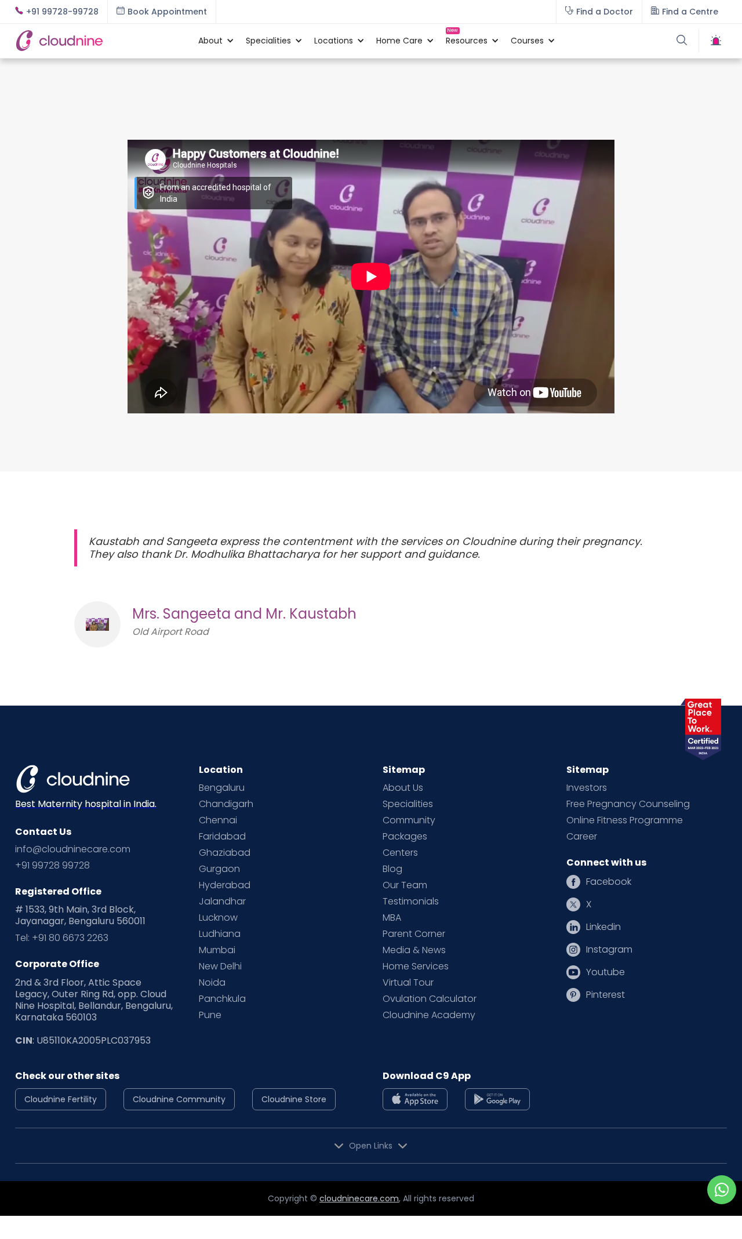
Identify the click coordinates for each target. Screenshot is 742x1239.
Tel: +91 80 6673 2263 (61, 938)
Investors (586, 788)
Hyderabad (224, 885)
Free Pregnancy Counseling (628, 804)
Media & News (414, 950)
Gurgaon (219, 869)
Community (409, 820)
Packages (405, 836)
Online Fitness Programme (624, 820)
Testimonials (411, 901)
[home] (101, 40)
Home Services (416, 966)
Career (581, 836)
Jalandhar (222, 901)
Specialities (408, 804)
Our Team (405, 885)
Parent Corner (414, 934)
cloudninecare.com (359, 1198)
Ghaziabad (224, 853)
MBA (392, 918)
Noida (212, 983)
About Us (403, 788)
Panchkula (222, 999)
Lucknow (218, 918)
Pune (210, 1015)
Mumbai (217, 950)
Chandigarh (226, 804)
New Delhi (220, 966)
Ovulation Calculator (430, 999)
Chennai (218, 820)
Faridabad (222, 836)
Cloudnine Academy (429, 1015)
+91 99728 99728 (52, 865)
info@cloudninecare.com (72, 849)
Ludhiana (220, 934)
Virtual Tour (408, 983)
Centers (400, 853)
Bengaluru (222, 788)
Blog (392, 869)
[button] (210, 40)
